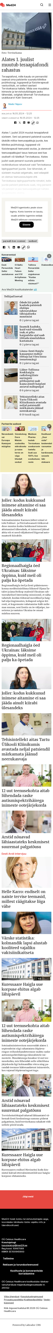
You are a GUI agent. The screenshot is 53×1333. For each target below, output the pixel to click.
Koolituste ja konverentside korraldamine (26, 1272)
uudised (33, 241)
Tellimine (8, 1258)
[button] (4, 256)
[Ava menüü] (49, 5)
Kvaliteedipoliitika (33, 1299)
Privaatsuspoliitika (13, 1299)
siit (35, 289)
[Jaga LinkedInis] (24, 123)
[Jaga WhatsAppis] (37, 123)
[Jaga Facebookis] (15, 123)
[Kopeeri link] (33, 123)
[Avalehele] (18, 5)
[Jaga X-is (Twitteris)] (20, 123)
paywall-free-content (14, 241)
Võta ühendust (11, 1296)
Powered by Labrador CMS (27, 1325)
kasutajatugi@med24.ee (14, 1245)
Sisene (26, 224)
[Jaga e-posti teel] (28, 123)
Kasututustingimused (32, 1296)
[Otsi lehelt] (41, 5)
